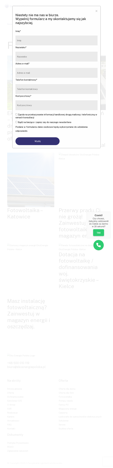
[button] (98, 245)
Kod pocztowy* (23, 96)
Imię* (18, 31)
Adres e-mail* (22, 63)
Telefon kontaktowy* (26, 80)
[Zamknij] (110, 211)
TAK (98, 232)
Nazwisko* (20, 47)
